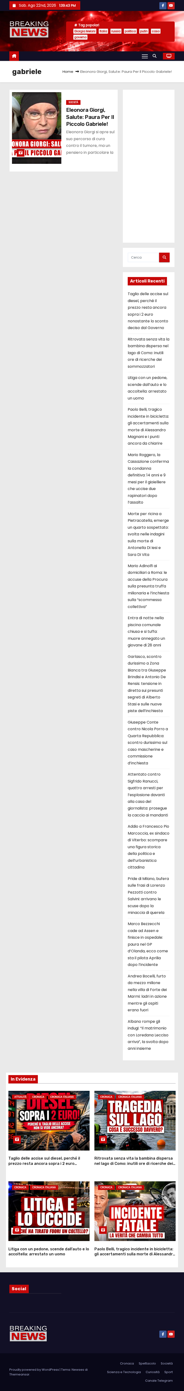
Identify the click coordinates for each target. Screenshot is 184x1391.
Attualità (20, 1097)
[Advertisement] (149, 166)
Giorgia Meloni (84, 31)
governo (80, 37)
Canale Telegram (159, 1380)
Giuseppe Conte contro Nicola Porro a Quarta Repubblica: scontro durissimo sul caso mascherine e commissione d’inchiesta (148, 742)
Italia (103, 31)
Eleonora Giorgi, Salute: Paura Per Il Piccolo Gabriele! (90, 117)
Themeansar (19, 1374)
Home (68, 71)
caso (156, 31)
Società (73, 102)
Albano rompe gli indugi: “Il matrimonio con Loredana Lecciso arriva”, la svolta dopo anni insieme (148, 1035)
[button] (155, 56)
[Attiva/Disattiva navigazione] (144, 56)
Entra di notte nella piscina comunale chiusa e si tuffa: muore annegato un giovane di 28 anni (146, 631)
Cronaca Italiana (62, 1097)
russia (116, 31)
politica (130, 31)
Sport (168, 1372)
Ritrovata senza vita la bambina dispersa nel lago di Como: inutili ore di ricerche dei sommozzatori (148, 352)
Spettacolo (147, 1363)
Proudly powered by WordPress (34, 1369)
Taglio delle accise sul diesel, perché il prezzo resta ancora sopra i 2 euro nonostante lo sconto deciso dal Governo (47, 1163)
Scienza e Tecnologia (124, 1372)
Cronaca (38, 1097)
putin (144, 31)
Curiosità (153, 1372)
